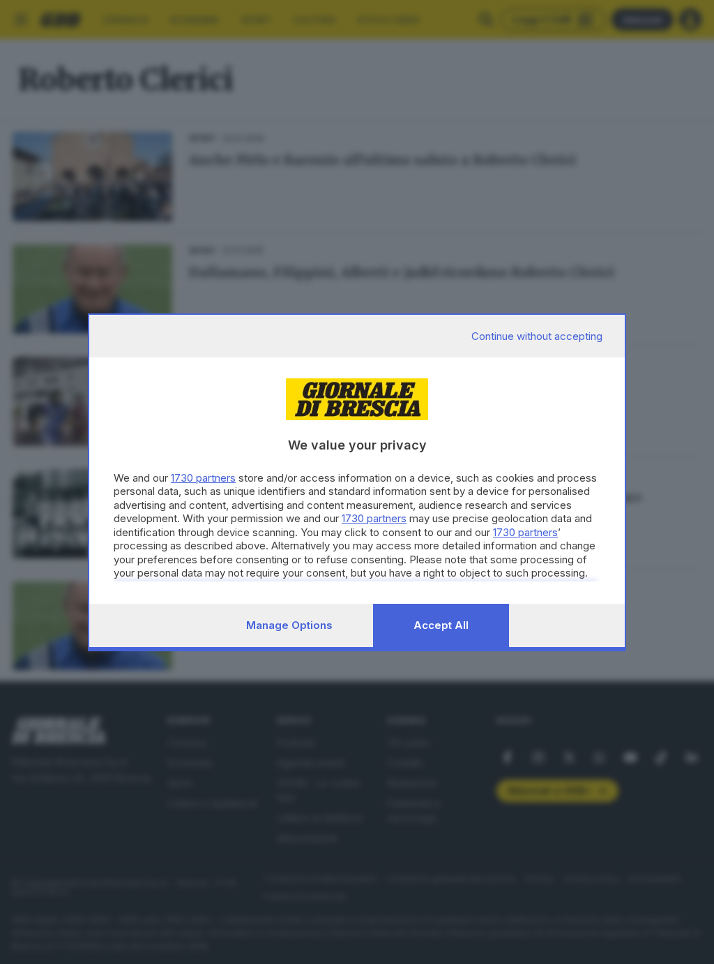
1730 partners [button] (203, 477)
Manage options (289, 625)
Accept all (441, 625)
